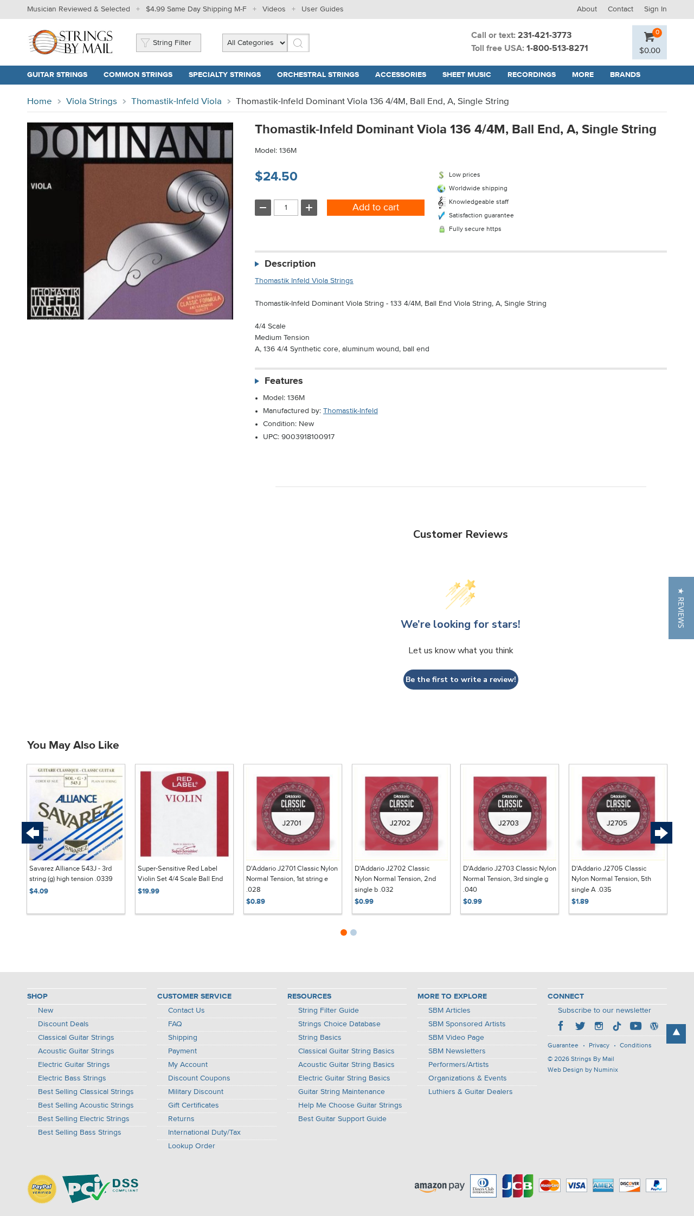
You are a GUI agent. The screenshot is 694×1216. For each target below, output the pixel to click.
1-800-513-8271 (557, 48)
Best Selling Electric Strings (84, 1119)
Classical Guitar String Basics (346, 1051)
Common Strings (138, 75)
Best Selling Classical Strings (86, 1092)
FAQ (175, 1024)
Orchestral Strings (318, 75)
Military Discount (195, 1092)
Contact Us (186, 1010)
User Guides (322, 9)
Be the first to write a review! (461, 679)
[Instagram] (598, 1027)
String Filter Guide (328, 1010)
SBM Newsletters (457, 1051)
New (45, 1010)
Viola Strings (91, 101)
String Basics (320, 1037)
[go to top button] (676, 1034)
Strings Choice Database (339, 1024)
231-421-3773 (544, 35)
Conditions (636, 1046)
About (587, 9)
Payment (182, 1051)
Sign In (655, 9)
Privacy (599, 1046)
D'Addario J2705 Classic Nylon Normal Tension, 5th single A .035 (611, 879)
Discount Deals (63, 1024)
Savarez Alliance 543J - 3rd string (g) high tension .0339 (71, 874)
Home (39, 101)
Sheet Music (466, 75)
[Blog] (654, 1027)
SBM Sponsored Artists (467, 1024)
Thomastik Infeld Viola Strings (304, 281)
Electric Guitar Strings (74, 1065)
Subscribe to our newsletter (604, 1010)
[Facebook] (562, 1027)
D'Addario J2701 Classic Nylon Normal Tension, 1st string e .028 (292, 879)
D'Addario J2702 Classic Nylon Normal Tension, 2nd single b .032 (395, 879)
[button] (681, 608)
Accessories (400, 75)
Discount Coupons (199, 1078)
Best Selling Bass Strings (79, 1132)
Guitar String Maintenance (341, 1092)
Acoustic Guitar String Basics (346, 1065)
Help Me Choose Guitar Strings (350, 1105)
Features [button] (284, 381)
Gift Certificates (193, 1105)
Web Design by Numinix (583, 1070)
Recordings (531, 75)
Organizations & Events (467, 1078)
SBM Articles (449, 1010)
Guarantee (563, 1046)
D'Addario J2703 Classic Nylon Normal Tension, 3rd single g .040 (509, 879)
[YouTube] (635, 1027)
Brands (625, 75)
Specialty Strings (225, 75)
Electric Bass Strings (72, 1078)
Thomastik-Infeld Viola (176, 101)
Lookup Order (191, 1146)
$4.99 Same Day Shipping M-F (196, 9)
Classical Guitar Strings (76, 1037)
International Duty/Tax (204, 1132)
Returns (181, 1119)
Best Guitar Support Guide (342, 1119)
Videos (274, 9)
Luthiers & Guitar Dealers (470, 1092)
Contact (620, 9)
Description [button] (290, 264)
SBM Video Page (456, 1037)
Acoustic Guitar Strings (76, 1051)
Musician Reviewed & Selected (78, 9)
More (583, 75)
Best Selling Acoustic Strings (86, 1105)
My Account (188, 1065)
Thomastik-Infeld (350, 411)
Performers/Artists (458, 1065)
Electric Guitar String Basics (344, 1078)
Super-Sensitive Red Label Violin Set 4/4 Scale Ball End (180, 874)
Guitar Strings (57, 75)
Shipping (182, 1037)
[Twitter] (580, 1027)
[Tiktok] (617, 1027)
